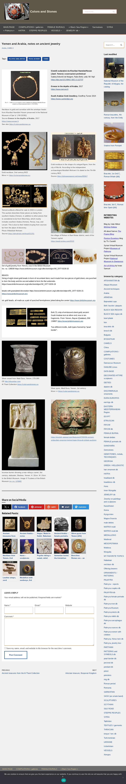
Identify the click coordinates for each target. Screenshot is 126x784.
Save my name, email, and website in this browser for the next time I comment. (39, 648)
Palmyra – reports (111, 584)
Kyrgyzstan (108, 514)
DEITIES (107, 382)
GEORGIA (108, 461)
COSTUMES (109, 359)
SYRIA (110, 27)
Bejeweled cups (110, 301)
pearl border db (110, 658)
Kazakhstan (109, 506)
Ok (64, 780)
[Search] (114, 11)
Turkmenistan (109, 738)
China (106, 347)
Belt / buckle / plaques (113, 306)
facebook (21, 507)
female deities (109, 437)
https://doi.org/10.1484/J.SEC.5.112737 (67, 80)
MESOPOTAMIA (111, 543)
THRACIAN (109, 729)
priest (106, 671)
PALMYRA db (109, 592)
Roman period (109, 684)
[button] (61, 30)
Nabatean (108, 560)
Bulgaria (107, 335)
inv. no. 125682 (15, 481)
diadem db (108, 387)
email (67, 507)
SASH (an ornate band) (113, 696)
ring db (106, 679)
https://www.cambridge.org (62, 99)
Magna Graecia (110, 518)
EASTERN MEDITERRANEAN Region (112, 409)
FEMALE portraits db (112, 441)
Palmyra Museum (111, 608)
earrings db (108, 402)
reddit (53, 507)
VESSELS (108, 750)
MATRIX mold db (111, 531)
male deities (109, 523)
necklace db (109, 564)
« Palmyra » (8, 30)
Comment (9, 616)
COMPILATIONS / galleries (31, 27)
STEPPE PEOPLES (38, 30)
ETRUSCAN (109, 421)
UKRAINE (108, 742)
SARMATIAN (109, 692)
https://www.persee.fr (10, 121)
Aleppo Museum (110, 285)
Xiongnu (107, 755)
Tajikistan (107, 721)
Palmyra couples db (112, 588)
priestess (107, 675)
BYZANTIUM (109, 339)
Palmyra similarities (17, 59)
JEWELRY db (109, 495)
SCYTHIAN (108, 704)
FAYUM (107, 425)
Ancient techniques (112, 289)
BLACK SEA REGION (113, 310)
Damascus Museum (112, 363)
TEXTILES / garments (113, 725)
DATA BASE (109, 371)
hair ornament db (111, 469)
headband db (109, 478)
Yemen (45, 59)
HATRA (21, 30)
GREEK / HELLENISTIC (114, 465)
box (105, 322)
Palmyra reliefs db (111, 616)
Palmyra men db (111, 604)
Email (38, 605)
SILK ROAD (109, 709)
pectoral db (108, 663)
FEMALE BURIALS (56, 27)
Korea (106, 510)
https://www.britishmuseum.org (14, 294)
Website (68, 605)
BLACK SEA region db (113, 314)
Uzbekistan (108, 746)
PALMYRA (108, 580)
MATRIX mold (109, 527)
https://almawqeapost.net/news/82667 (72, 176)
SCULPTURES (110, 700)
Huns (106, 486)
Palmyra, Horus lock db (113, 639)
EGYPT (107, 416)
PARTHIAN (108, 647)
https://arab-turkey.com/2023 (62, 241)
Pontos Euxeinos (111, 238)
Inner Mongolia (110, 490)
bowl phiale (108, 318)
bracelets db (109, 326)
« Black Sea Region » (78, 27)
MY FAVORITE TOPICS (114, 556)
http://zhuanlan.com (13, 381)
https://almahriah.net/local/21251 (21, 234)
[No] (123, 777)
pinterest (38, 507)
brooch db (108, 331)
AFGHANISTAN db (112, 281)
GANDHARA (109, 446)
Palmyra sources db (112, 627)
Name (7, 605)
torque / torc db (110, 734)
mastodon (82, 507)
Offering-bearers (110, 569)
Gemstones (109, 450)
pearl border (34, 59)
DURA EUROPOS (111, 398)
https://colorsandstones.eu (20, 124)
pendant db (108, 667)
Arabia (4, 48)
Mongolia (107, 552)
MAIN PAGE (9, 27)
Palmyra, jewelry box (112, 643)
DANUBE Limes (110, 367)
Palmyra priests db (111, 612)
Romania (107, 688)
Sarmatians (97, 27)
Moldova (107, 548)
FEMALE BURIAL (111, 433)
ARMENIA (108, 297)
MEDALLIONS (110, 535)
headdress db (109, 482)
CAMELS (10, 48)
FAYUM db (108, 429)
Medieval (107, 539)
